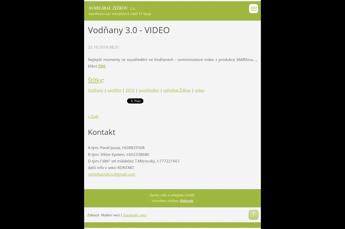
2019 (130, 90)
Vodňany (95, 90)
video (199, 90)
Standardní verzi (135, 215)
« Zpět (93, 116)
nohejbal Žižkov (177, 90)
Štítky (95, 80)
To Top (253, 215)
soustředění (149, 90)
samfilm (114, 90)
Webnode (186, 201)
